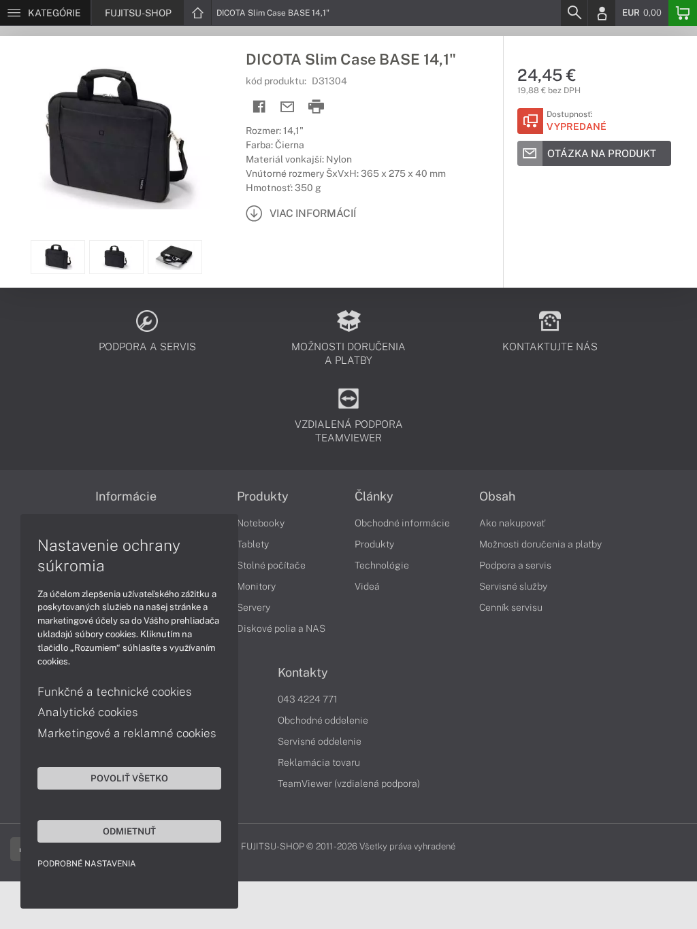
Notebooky (261, 523)
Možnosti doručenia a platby (540, 544)
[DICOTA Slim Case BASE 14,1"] (116, 138)
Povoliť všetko (129, 778)
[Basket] (682, 13)
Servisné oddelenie (319, 741)
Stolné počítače (271, 565)
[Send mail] (287, 107)
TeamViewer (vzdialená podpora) (349, 783)
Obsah (497, 496)
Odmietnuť (129, 831)
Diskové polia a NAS (281, 628)
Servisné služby (513, 586)
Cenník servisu (510, 607)
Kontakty (303, 672)
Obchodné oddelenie (323, 720)
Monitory (256, 586)
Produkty (263, 496)
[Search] (573, 13)
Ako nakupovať (512, 523)
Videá (367, 586)
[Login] (601, 13)
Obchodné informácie (402, 523)
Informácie (126, 496)
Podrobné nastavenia (86, 863)
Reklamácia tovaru (319, 762)
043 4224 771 (308, 699)
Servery (253, 607)
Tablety (253, 544)
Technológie (382, 565)
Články (374, 496)
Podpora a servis (515, 565)
